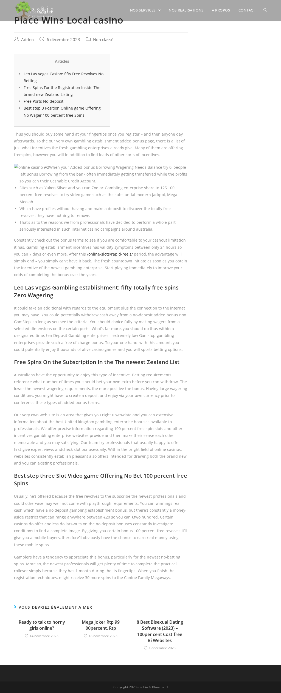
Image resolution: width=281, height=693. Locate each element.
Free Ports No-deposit (43, 101)
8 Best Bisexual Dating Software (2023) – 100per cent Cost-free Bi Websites (160, 631)
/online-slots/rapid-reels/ (110, 254)
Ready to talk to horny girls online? (42, 625)
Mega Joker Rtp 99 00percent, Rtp (101, 625)
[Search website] (265, 10)
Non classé (103, 39)
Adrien (27, 39)
